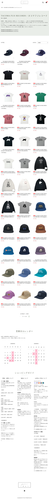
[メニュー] (2, 2)
